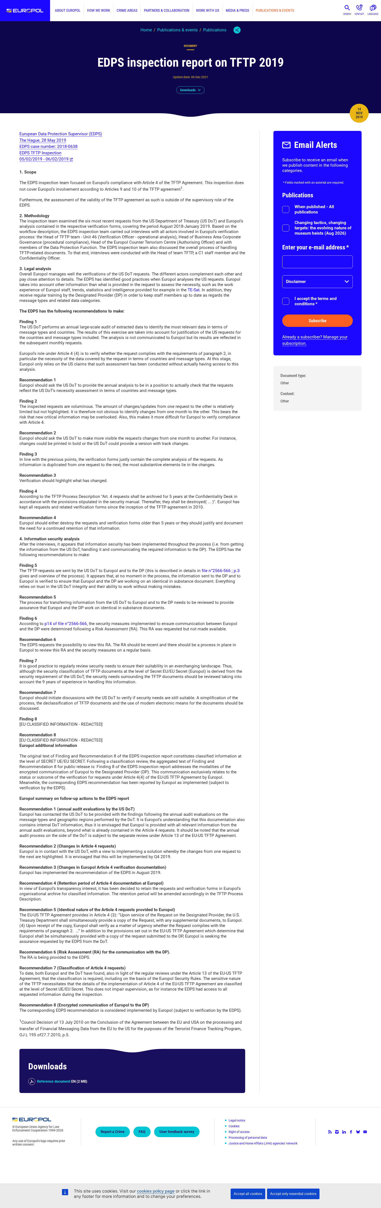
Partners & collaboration (166, 10)
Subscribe (318, 320)
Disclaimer (296, 281)
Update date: (181, 77)
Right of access (239, 1132)
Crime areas (127, 10)
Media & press (237, 10)
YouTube (365, 1131)
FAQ (142, 1132)
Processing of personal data (248, 1137)
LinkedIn (343, 1131)
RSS (329, 1131)
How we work (98, 10)
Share (237, 30)
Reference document (53, 1081)
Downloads (188, 90)
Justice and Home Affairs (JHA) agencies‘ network (263, 1143)
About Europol (67, 10)
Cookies (234, 1126)
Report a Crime (113, 1132)
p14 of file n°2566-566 (66, 623)
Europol (25, 10)
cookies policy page (156, 1191)
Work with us (207, 10)
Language (373, 14)
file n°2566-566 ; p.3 (220, 570)
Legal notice (237, 1120)
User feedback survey (176, 1132)
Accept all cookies (248, 1194)
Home (146, 29)
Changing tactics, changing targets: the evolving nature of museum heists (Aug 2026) (323, 228)
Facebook (351, 1131)
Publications (214, 29)
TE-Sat (194, 289)
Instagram (336, 1131)
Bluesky (358, 1131)
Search (347, 14)
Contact (359, 14)
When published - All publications (314, 209)
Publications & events (275, 10)
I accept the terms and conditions (316, 301)
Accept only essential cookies (293, 1194)
